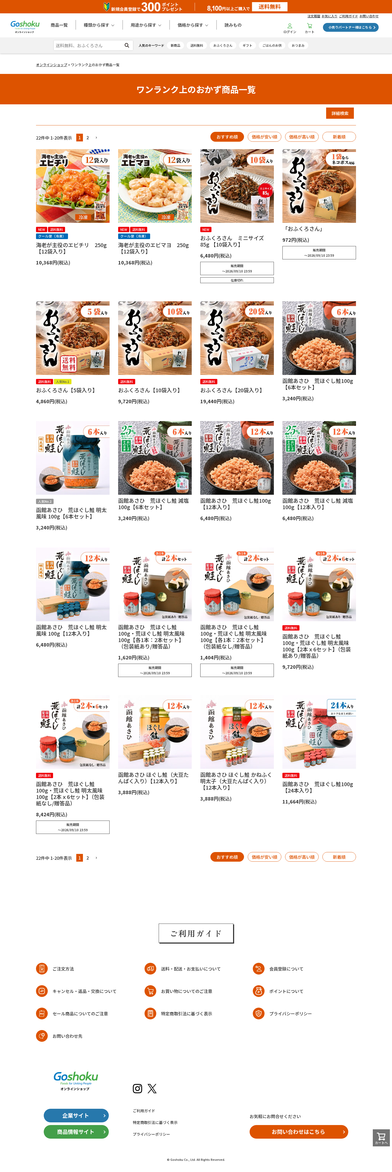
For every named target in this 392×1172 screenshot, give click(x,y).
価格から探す (190, 25)
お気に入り (330, 16)
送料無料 (196, 45)
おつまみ (298, 45)
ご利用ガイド (348, 16)
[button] (96, 138)
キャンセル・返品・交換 (85, 991)
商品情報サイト (75, 1131)
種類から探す (96, 25)
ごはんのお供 (272, 45)
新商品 (175, 45)
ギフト (247, 45)
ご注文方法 (63, 968)
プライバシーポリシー (290, 1013)
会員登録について (286, 968)
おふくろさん (223, 45)
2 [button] (87, 137)
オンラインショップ (51, 64)
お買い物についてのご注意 (186, 991)
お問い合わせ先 (67, 1036)
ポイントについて (286, 991)
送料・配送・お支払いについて (191, 968)
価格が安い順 (264, 136)
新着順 (339, 136)
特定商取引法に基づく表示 (186, 1013)
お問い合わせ (369, 16)
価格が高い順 (302, 136)
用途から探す (143, 25)
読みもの (233, 25)
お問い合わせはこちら (298, 1131)
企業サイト (75, 1115)
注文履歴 (313, 16)
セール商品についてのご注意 (80, 1013)
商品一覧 (59, 25)
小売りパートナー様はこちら (350, 27)
